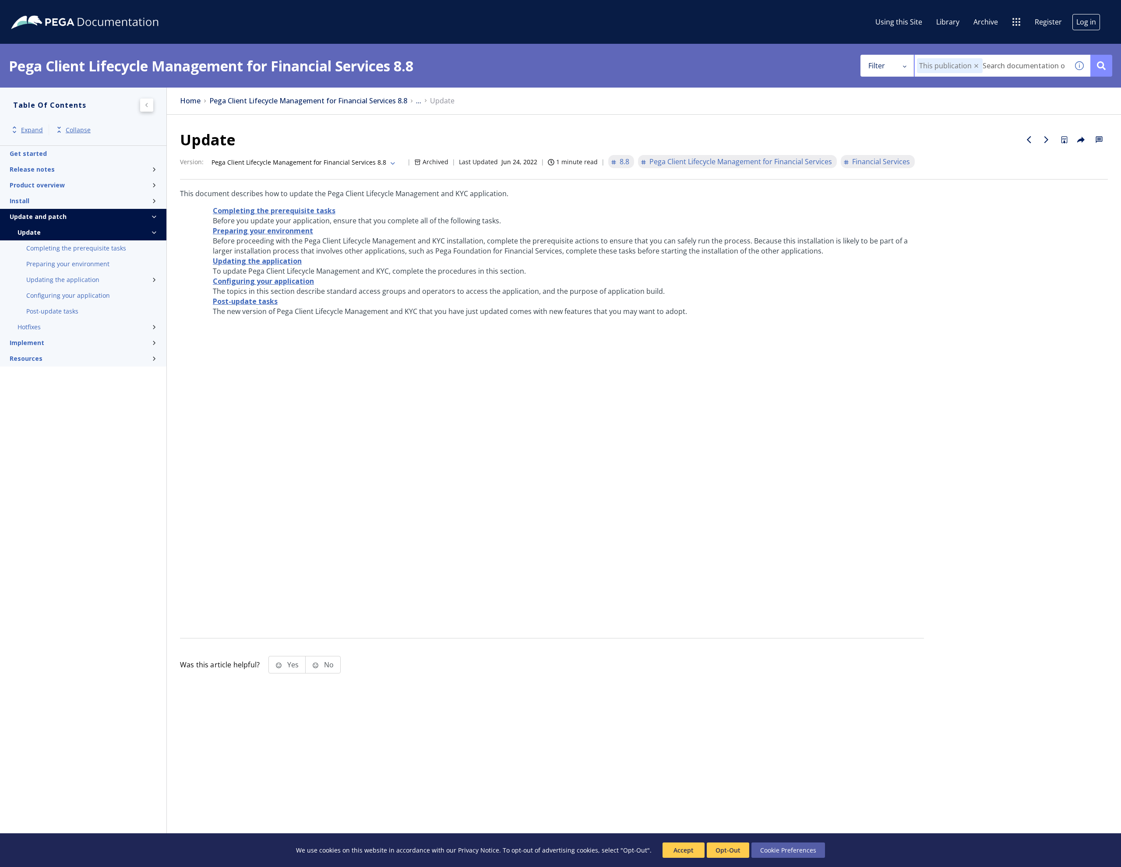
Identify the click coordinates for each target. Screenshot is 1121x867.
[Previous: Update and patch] (1029, 139)
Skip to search (106, 10)
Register (1048, 22)
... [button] (418, 101)
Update (29, 232)
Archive (985, 22)
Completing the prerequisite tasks (76, 248)
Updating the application (62, 279)
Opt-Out (728, 850)
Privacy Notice (478, 850)
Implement (27, 342)
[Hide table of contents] (146, 105)
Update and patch (38, 216)
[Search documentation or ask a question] (1101, 66)
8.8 (624, 161)
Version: (192, 162)
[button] (976, 66)
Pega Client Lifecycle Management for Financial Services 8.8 (308, 101)
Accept (683, 850)
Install (19, 201)
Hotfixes (29, 327)
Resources (26, 358)
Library (947, 22)
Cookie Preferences (788, 850)
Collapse (78, 130)
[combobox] (991, 66)
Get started (28, 153)
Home (190, 101)
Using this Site (898, 22)
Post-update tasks (52, 311)
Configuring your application (68, 295)
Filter (876, 65)
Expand (32, 130)
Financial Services (881, 161)
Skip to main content (39, 10)
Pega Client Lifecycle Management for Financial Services (740, 161)
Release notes (32, 169)
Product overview (37, 185)
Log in (1086, 22)
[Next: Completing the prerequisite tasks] (1046, 139)
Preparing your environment (67, 264)
